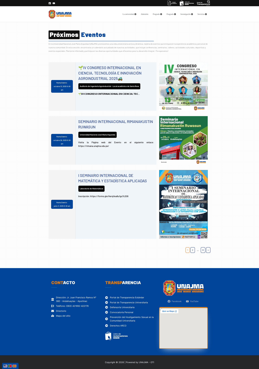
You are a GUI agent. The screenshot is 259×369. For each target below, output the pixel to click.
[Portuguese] (10, 366)
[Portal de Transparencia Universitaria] (126, 302)
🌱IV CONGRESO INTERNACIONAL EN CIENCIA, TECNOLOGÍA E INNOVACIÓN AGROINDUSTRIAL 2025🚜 (110, 73)
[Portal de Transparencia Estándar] (124, 297)
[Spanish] (15, 366)
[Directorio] (58, 311)
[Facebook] (50, 3)
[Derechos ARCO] (115, 325)
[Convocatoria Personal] (119, 312)
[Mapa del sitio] (60, 316)
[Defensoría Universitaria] (119, 307)
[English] (5, 366)
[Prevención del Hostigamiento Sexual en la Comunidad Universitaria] (129, 319)
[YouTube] (54, 3)
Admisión (144, 14)
